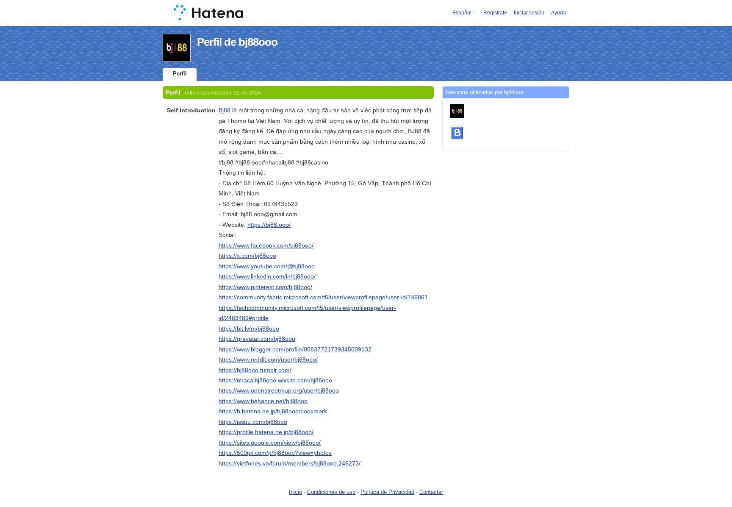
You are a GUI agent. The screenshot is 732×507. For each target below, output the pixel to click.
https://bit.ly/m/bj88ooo (249, 328)
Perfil (180, 73)
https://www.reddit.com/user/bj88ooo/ (268, 359)
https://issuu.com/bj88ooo (253, 421)
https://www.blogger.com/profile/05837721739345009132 (295, 349)
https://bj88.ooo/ (269, 224)
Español (461, 13)
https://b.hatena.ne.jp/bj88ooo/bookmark (273, 411)
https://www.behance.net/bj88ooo (263, 401)
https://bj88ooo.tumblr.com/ (255, 370)
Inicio (295, 492)
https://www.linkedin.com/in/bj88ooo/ (267, 276)
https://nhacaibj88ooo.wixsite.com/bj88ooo (275, 380)
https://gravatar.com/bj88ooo (257, 338)
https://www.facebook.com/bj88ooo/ (266, 245)
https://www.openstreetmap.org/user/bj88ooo (279, 390)
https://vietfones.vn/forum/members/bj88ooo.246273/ (289, 463)
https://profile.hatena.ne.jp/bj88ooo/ (266, 432)
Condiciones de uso (331, 492)
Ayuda (558, 13)
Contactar (431, 492)
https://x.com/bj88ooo (247, 255)
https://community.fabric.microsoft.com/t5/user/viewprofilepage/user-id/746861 (323, 297)
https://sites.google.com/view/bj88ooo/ (270, 442)
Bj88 (224, 110)
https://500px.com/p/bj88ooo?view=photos (275, 452)
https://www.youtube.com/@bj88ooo (267, 266)
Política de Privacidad (387, 492)
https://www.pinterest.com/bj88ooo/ (265, 287)
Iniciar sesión (529, 13)
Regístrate (495, 13)
